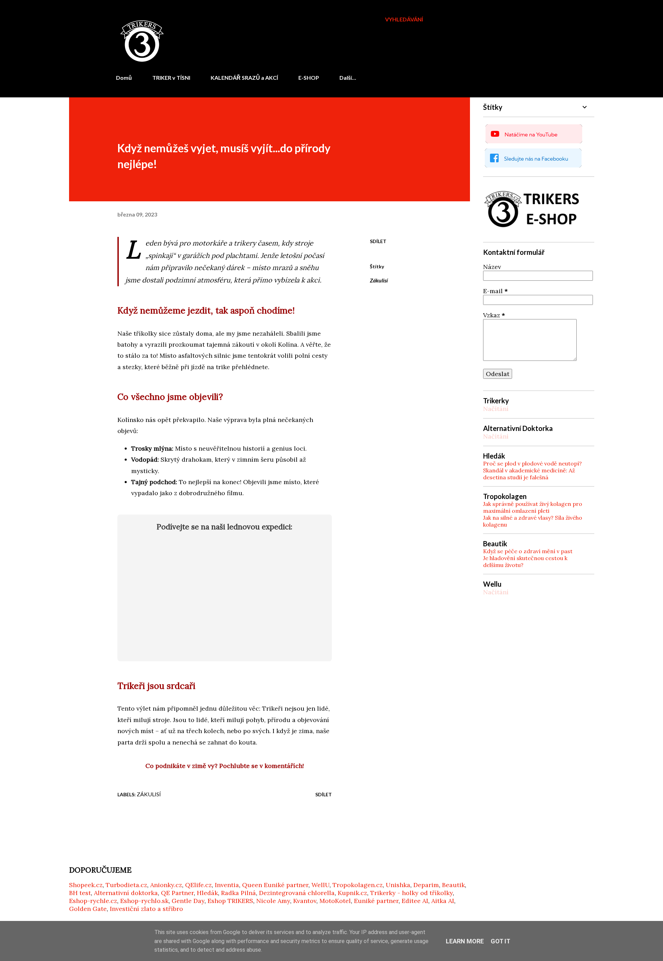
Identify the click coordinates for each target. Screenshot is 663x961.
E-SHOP (308, 77)
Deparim (426, 885)
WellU (320, 885)
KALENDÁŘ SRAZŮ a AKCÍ (244, 77)
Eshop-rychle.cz (93, 901)
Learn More (465, 941)
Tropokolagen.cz (358, 885)
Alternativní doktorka (126, 893)
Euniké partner (376, 901)
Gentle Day (188, 901)
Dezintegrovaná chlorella (297, 893)
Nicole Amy (273, 901)
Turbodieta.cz (126, 885)
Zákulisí (379, 280)
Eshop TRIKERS (230, 901)
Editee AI (415, 901)
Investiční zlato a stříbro (146, 909)
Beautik (453, 885)
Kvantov (304, 901)
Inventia (227, 885)
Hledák (207, 893)
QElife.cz (198, 885)
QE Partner (177, 893)
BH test (80, 893)
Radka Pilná (238, 893)
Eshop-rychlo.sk (144, 901)
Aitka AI (442, 901)
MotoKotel (335, 901)
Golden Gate (88, 909)
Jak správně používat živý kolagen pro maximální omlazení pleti (532, 507)
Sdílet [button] (378, 241)
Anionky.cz (166, 885)
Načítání (496, 409)
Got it (500, 941)
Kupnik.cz (352, 893)
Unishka (398, 885)
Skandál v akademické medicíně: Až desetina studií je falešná (529, 474)
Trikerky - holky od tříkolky (411, 893)
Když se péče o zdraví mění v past (528, 551)
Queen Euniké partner (275, 885)
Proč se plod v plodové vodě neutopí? (532, 463)
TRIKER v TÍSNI (171, 77)
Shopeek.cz (86, 885)
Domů (124, 77)
